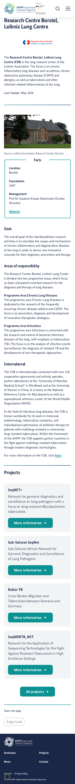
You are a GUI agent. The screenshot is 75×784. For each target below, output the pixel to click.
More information (28, 523)
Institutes (10, 752)
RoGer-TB (15, 589)
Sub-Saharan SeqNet (23, 542)
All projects (35, 692)
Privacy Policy (21, 773)
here (58, 455)
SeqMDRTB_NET (21, 637)
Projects (44, 752)
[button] (7, 777)
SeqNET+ (15, 490)
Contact (43, 761)
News (7, 761)
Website (14, 211)
